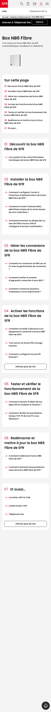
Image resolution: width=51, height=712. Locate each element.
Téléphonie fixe (16, 514)
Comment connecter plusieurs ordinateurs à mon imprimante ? (25, 290)
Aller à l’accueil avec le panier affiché (28, 4)
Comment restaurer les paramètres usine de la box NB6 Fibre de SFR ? (26, 468)
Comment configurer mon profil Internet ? (25, 355)
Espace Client (41, 4)
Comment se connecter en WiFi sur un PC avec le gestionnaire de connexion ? (27, 266)
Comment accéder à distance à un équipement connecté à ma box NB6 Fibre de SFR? (27, 331)
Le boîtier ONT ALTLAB (19, 497)
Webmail (34, 4)
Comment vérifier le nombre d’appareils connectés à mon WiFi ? (26, 279)
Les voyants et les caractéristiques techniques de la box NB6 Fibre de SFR (27, 158)
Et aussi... (10, 128)
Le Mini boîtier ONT (18, 505)
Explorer (40, 22)
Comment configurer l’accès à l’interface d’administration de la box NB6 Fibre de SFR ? (27, 195)
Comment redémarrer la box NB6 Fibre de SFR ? (25, 457)
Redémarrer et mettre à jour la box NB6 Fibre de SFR (23, 122)
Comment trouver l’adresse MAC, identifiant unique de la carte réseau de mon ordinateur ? (27, 209)
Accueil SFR (4, 4)
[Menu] (47, 4)
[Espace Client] (41, 4)
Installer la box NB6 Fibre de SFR (21, 91)
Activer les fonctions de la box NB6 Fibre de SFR (23, 106)
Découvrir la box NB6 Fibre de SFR (22, 86)
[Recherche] (21, 4)
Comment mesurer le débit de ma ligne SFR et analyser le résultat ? (25, 403)
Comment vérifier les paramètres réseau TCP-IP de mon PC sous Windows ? (25, 416)
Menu (47, 4)
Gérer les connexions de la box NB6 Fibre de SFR (23, 98)
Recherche (21, 4)
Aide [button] (4, 11)
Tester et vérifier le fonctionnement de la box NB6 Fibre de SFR (25, 114)
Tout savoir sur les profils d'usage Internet (25, 344)
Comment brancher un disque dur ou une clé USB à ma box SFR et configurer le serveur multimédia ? (27, 223)
